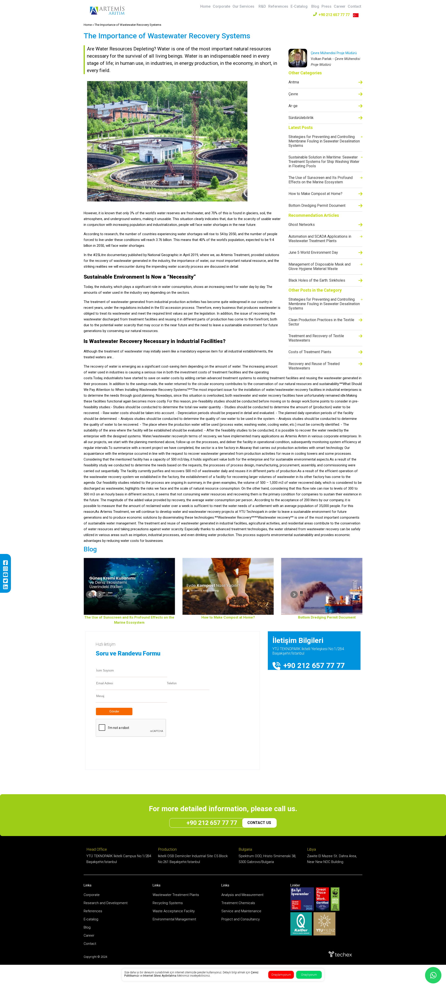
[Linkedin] (5, 587)
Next (325, 594)
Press (326, 6)
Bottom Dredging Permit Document (317, 205)
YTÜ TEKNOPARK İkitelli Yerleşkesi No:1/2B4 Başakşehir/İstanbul (308, 651)
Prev (121, 594)
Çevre (293, 94)
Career (339, 6)
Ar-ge (293, 106)
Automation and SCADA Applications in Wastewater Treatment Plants (320, 238)
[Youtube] (5, 574)
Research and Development (106, 903)
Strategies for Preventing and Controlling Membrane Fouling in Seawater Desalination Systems (324, 141)
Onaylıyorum (309, 974)
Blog (315, 6)
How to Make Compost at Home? (315, 193)
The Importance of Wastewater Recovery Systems (128, 24)
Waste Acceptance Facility (174, 911)
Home (205, 6)
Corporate (221, 6)
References (278, 6)
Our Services (243, 6)
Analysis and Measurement (242, 895)
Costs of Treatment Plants (310, 352)
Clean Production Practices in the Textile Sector (321, 322)
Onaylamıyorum (281, 974)
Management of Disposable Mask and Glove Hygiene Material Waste (320, 266)
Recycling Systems (168, 903)
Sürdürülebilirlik (301, 117)
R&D (262, 6)
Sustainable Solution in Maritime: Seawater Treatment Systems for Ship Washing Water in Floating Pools (324, 161)
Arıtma (294, 82)
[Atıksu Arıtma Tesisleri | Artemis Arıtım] (107, 14)
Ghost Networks (302, 224)
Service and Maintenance (241, 911)
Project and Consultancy (240, 919)
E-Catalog (299, 6)
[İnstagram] (5, 568)
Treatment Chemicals (238, 903)
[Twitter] (5, 580)
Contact (354, 6)
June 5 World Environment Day (313, 252)
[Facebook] (5, 562)
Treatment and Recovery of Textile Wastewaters (316, 338)
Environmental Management (174, 919)
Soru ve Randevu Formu (128, 653)
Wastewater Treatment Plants (176, 895)
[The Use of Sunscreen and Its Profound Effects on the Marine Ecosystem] (126, 586)
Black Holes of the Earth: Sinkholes (317, 280)
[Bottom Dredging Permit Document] (323, 586)
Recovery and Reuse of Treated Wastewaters (314, 366)
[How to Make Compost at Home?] (224, 586)
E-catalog (91, 919)
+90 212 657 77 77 (334, 15)
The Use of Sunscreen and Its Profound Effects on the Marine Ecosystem (321, 179)
